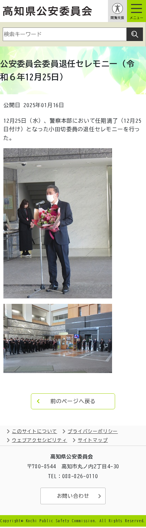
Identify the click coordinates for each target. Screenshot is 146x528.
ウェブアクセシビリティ (39, 440)
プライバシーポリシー (93, 431)
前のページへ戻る (73, 401)
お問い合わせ (73, 495)
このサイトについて (34, 431)
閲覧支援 (117, 17)
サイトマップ (93, 440)
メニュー (136, 17)
